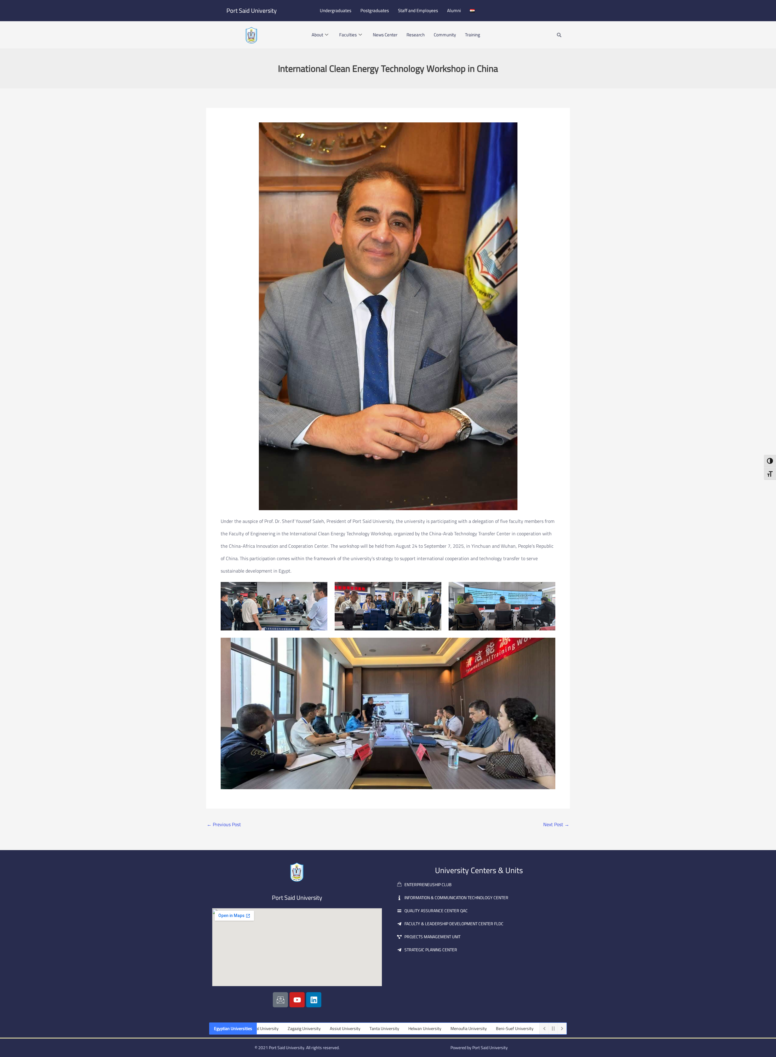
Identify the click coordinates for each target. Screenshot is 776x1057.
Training (472, 34)
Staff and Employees (418, 10)
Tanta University (334, 1028)
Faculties (348, 34)
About (317, 34)
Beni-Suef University (464, 1028)
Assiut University (294, 1028)
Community (445, 34)
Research (415, 34)
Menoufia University (418, 1028)
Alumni (454, 10)
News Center (385, 34)
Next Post (556, 824)
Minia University (507, 1028)
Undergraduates (335, 10)
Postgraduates (374, 10)
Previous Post (224, 824)
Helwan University (374, 1028)
